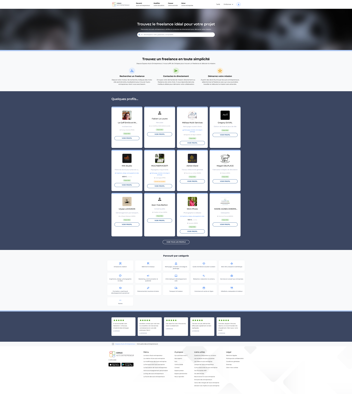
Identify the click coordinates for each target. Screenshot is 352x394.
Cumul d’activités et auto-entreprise (205, 367)
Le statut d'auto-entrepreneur (152, 355)
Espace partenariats (181, 373)
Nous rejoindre (179, 376)
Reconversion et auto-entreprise (204, 376)
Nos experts (178, 358)
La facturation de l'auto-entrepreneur (155, 367)
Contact (177, 367)
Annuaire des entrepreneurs (203, 379)
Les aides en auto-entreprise (203, 361)
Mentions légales (231, 355)
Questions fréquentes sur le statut (205, 355)
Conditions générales (233, 361)
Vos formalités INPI (200, 370)
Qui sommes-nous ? (181, 355)
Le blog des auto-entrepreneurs (153, 373)
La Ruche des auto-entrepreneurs (154, 376)
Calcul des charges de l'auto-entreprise (206, 382)
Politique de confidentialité (234, 358)
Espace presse (179, 370)
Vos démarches (199, 373)
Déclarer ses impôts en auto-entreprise (206, 385)
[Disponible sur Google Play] (127, 364)
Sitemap (229, 364)
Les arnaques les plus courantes (204, 358)
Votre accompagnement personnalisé (155, 370)
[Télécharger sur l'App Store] (114, 364)
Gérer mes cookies (232, 367)
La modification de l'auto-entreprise (154, 361)
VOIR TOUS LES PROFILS (176, 242)
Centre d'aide (179, 364)
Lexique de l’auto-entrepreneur (204, 364)
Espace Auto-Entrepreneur (125, 344)
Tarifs (218, 4)
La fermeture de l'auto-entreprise (154, 364)
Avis (176, 361)
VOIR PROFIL (127, 138)
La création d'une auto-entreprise (154, 358)
